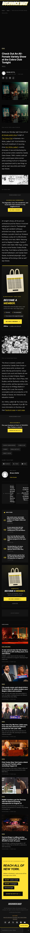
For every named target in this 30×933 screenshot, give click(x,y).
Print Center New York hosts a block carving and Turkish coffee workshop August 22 (15, 764)
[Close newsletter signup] (28, 930)
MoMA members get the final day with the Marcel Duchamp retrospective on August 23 (14, 801)
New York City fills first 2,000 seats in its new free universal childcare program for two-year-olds (14, 726)
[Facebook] (20, 922)
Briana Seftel (14, 473)
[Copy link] (13, 78)
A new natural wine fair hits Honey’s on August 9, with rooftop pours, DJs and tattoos (15, 652)
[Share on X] (6, 78)
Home (3, 10)
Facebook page (10, 410)
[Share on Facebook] (3, 78)
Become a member (13, 321)
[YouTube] (24, 922)
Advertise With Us (15, 430)
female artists (15, 449)
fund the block (24, 925)
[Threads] (17, 922)
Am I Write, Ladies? (12, 147)
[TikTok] (9, 922)
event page (21, 410)
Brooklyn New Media (15, 912)
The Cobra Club (7, 138)
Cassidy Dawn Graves (9, 445)
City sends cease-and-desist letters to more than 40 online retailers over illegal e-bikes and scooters (15, 689)
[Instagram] (5, 922)
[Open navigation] (26, 3)
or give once (15, 603)
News (8, 10)
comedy (5, 449)
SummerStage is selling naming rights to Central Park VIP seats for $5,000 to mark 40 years (14, 839)
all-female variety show (9, 135)
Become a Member (15, 210)
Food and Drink (6, 646)
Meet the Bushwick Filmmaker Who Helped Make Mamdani (15, 918)
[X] (13, 922)
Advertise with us (13, 893)
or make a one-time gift (15, 326)
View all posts (13, 477)
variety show (7, 453)
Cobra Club (21, 445)
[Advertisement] (15, 31)
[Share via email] (10, 78)
